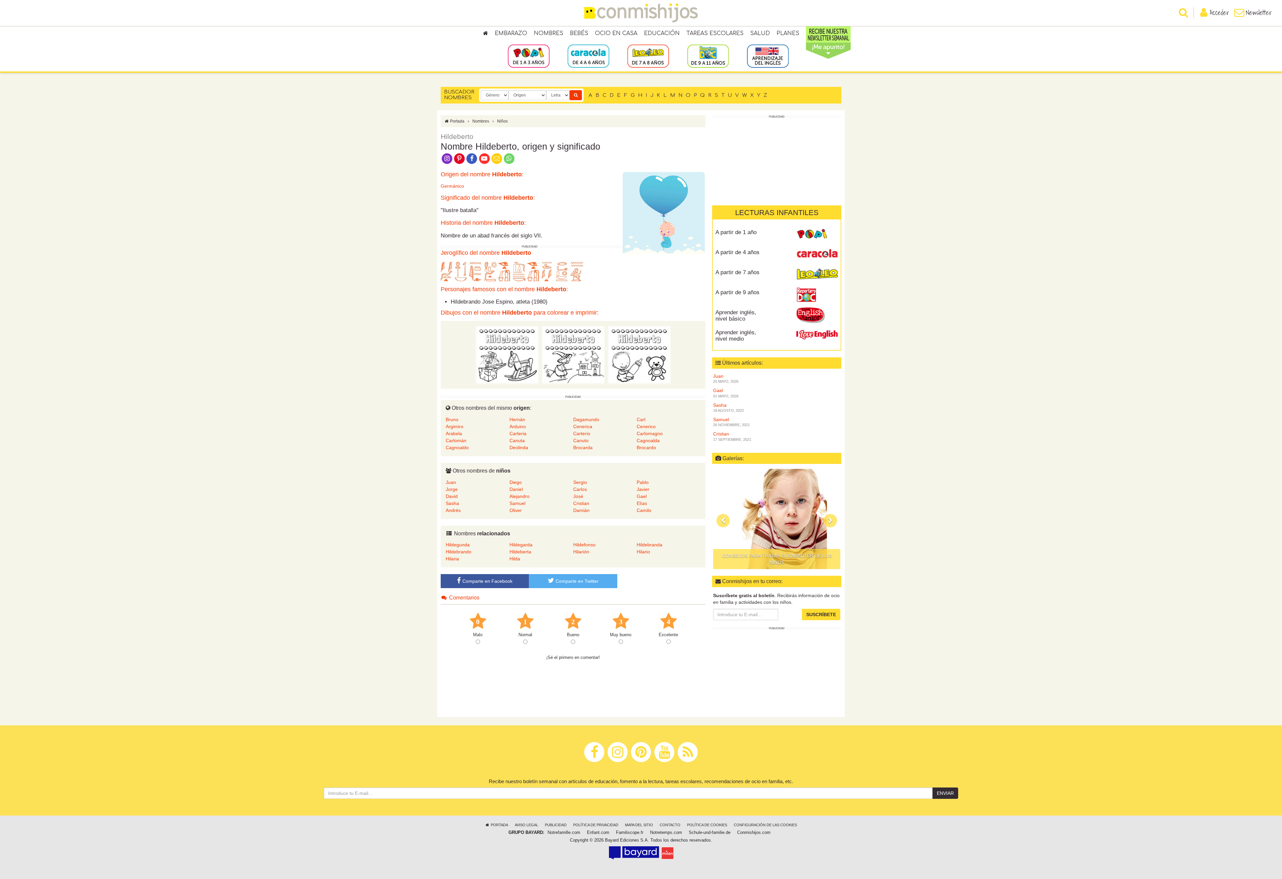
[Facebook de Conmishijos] (472, 158)
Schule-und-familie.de (709, 832)
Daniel (516, 489)
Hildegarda (520, 544)
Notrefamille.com (564, 832)
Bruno (452, 419)
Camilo (644, 510)
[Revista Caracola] (817, 254)
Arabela (454, 433)
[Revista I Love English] (817, 335)
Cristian (581, 503)
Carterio (581, 433)
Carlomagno (650, 433)
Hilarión (581, 551)
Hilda (514, 558)
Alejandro (519, 496)
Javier (643, 489)
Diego (515, 482)
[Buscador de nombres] (576, 95)
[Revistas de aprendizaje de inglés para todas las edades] (767, 55)
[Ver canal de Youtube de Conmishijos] (484, 158)
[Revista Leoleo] (817, 275)
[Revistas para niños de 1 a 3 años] (528, 55)
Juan (451, 482)
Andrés (453, 510)
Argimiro (454, 426)
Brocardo (646, 447)
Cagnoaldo (457, 447)
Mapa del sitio (639, 825)
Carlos (580, 489)
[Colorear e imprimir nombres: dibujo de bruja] (573, 354)
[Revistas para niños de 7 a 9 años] (648, 55)
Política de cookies (707, 825)
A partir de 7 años (737, 272)
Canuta (517, 440)
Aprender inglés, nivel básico (735, 315)
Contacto (670, 825)
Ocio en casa (616, 33)
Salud (760, 33)
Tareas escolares (714, 33)
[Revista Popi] (817, 234)
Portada (456, 121)
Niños (502, 121)
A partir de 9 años (737, 292)
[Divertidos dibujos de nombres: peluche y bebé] (639, 354)
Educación (662, 33)
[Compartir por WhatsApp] (509, 158)
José (578, 496)
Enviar (945, 793)
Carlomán (456, 440)
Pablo (643, 482)
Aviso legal (526, 825)
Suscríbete (821, 614)
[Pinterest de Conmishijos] (459, 158)
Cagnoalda (648, 440)
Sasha (452, 503)
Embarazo (511, 33)
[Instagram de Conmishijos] (447, 158)
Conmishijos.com (754, 832)
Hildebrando (458, 551)
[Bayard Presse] (634, 853)
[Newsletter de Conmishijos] (496, 158)
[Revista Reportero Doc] (817, 295)
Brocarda (583, 447)
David (452, 496)
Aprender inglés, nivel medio (735, 335)
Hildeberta (520, 551)
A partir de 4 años (737, 252)
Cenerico (646, 426)
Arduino (517, 426)
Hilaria (452, 558)
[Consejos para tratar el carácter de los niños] (776, 519)
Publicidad (556, 825)
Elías (642, 503)
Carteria (517, 433)
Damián (581, 510)
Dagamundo (586, 419)
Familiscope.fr (629, 832)
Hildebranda (649, 544)
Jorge (452, 489)
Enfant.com (598, 832)
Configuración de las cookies (765, 825)
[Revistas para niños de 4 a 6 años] (588, 55)
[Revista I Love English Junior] (817, 315)
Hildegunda (458, 544)
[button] (723, 520)
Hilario (643, 551)
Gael (642, 496)
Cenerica (582, 426)
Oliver (515, 510)
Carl (641, 419)
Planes (788, 33)
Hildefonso (584, 544)
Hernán (517, 419)
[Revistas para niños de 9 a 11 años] (708, 55)
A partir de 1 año (736, 232)
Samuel (517, 503)
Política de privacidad (595, 825)
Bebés (579, 33)
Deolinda (518, 447)
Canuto (581, 440)
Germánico (452, 186)
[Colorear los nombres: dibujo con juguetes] (507, 354)
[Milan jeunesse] (667, 853)
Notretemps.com (666, 832)
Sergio (580, 482)
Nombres (548, 33)
